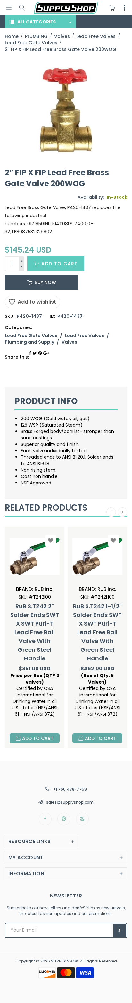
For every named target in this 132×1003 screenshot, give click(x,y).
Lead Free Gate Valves (31, 335)
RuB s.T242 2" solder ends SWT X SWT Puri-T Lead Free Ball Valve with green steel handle (34, 632)
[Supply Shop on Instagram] (82, 819)
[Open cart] (113, 7)
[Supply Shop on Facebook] (45, 819)
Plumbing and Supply (29, 342)
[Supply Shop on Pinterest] (63, 819)
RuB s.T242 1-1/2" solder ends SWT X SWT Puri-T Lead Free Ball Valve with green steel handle (97, 632)
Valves (69, 342)
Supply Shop (64, 961)
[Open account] (124, 7)
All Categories (36, 22)
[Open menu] (9, 8)
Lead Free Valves (84, 335)
